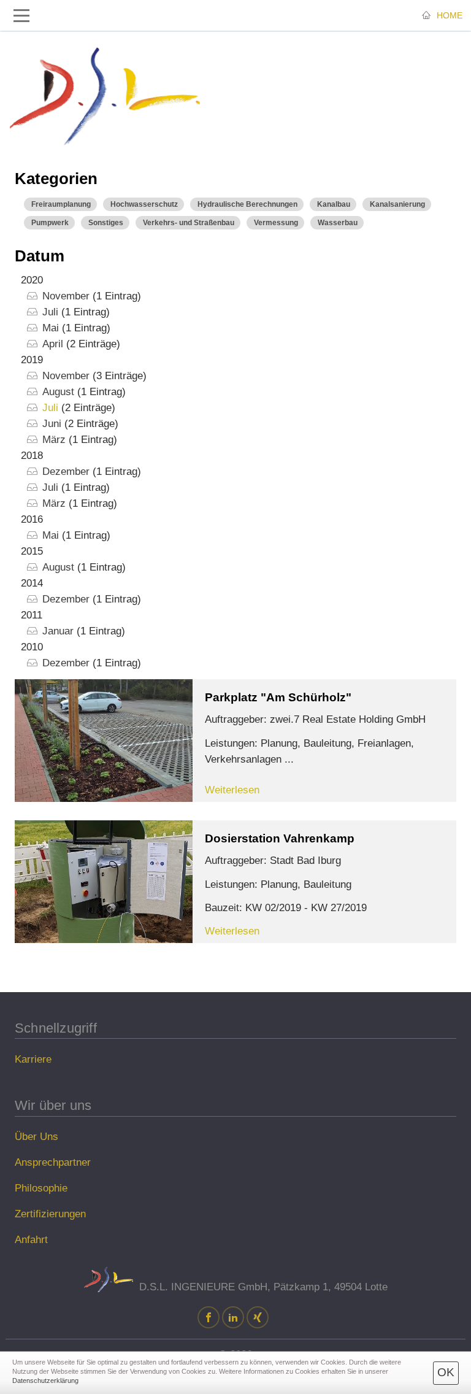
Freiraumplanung (61, 204)
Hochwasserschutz (144, 204)
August (58, 392)
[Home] (105, 96)
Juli (50, 312)
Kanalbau (333, 204)
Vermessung (276, 222)
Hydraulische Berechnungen (247, 204)
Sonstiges (105, 222)
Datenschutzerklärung (45, 1380)
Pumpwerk (50, 222)
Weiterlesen (232, 790)
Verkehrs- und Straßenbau (188, 222)
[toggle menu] (21, 16)
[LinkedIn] (233, 1319)
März (54, 439)
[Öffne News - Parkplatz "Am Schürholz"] (104, 740)
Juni (51, 423)
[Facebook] (208, 1319)
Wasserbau (338, 222)
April (52, 344)
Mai (50, 328)
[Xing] (257, 1319)
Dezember (66, 471)
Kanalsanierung (397, 204)
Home (448, 15)
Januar (58, 631)
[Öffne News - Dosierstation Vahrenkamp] (104, 881)
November (66, 296)
